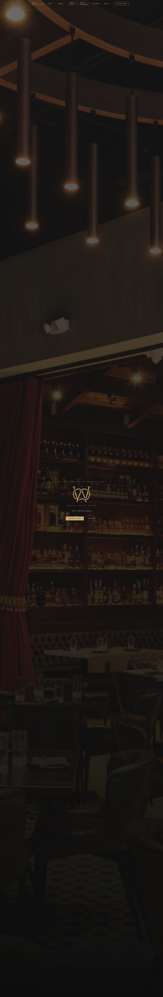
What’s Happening (84, 3)
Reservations (122, 3)
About (106, 3)
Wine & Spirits (72, 3)
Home (50, 3)
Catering (95, 3)
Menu (61, 3)
